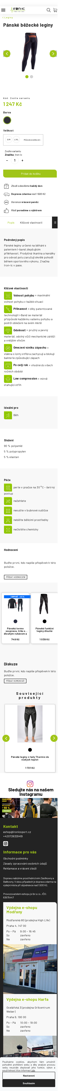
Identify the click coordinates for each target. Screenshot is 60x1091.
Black (30, 750)
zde (33, 1070)
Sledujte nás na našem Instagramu (30, 792)
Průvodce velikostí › (32, 140)
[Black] (30, 729)
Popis (11, 222)
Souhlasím (29, 1083)
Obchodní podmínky (15, 858)
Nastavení (29, 1075)
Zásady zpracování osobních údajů (25, 863)
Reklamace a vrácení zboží (19, 868)
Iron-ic (18, 154)
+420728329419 (13, 836)
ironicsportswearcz (5, 843)
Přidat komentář (15, 681)
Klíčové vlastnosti (31, 222)
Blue (15, 621)
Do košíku (30, 174)
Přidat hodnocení (15, 577)
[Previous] (6, 738)
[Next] (54, 738)
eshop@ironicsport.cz (17, 832)
